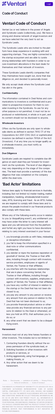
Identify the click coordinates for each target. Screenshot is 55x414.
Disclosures (15, 380)
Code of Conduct (38, 383)
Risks (5, 380)
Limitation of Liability (30, 380)
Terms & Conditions (21, 383)
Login (49, 4)
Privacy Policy (47, 380)
